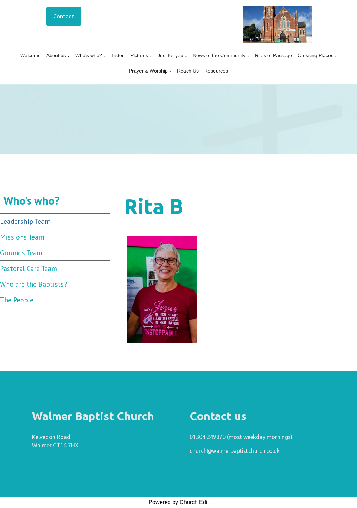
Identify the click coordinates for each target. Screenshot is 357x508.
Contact (63, 16)
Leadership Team (25, 221)
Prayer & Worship (148, 71)
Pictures (139, 55)
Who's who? (88, 55)
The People (16, 299)
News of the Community (219, 55)
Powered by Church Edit (179, 502)
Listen (118, 55)
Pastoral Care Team (28, 268)
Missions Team (22, 237)
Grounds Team (21, 252)
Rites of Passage (273, 55)
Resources (216, 71)
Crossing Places (315, 55)
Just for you (170, 55)
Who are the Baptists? (33, 284)
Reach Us (188, 71)
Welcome (30, 55)
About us (56, 55)
